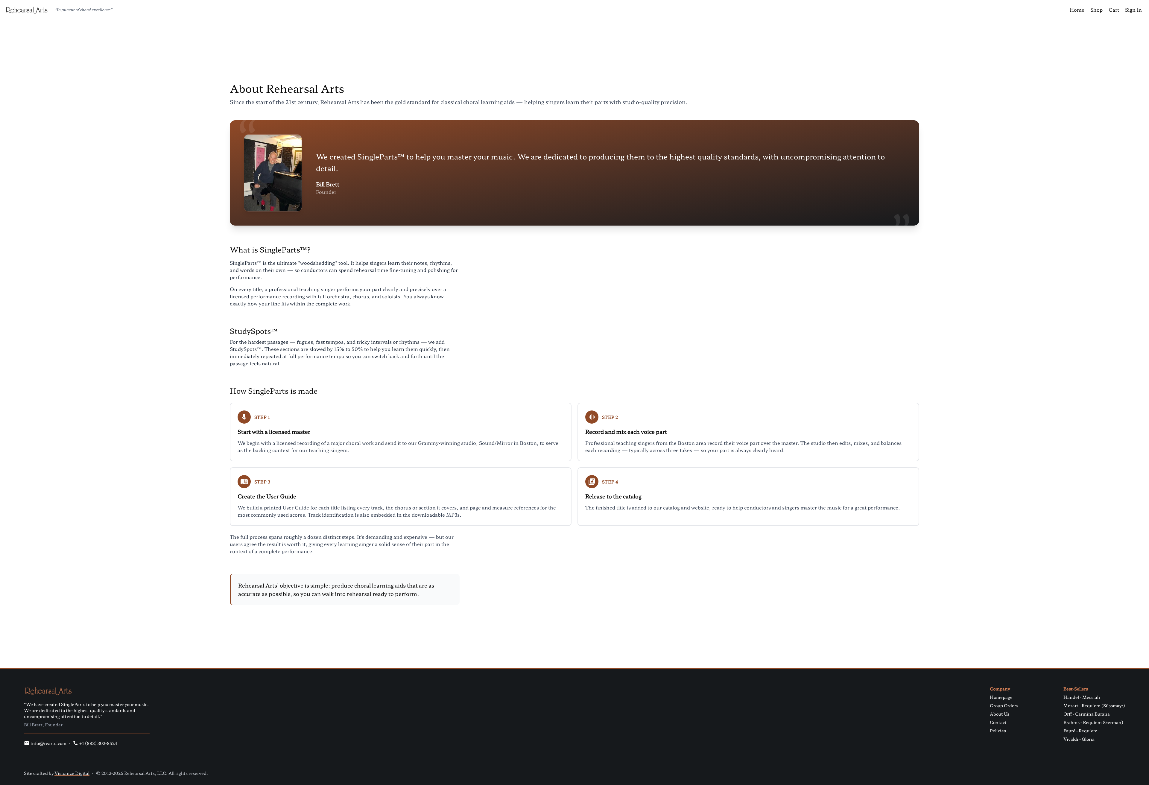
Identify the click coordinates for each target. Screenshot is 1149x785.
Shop (1096, 9)
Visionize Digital (71, 773)
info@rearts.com (48, 743)
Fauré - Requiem (1080, 731)
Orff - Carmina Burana (1086, 714)
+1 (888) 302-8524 (98, 743)
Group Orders (1004, 705)
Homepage (1001, 697)
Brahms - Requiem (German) (1093, 722)
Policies (998, 731)
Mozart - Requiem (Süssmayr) (1094, 705)
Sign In (1133, 9)
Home (1077, 9)
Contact (998, 722)
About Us (999, 714)
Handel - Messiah (1081, 697)
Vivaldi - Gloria (1079, 739)
